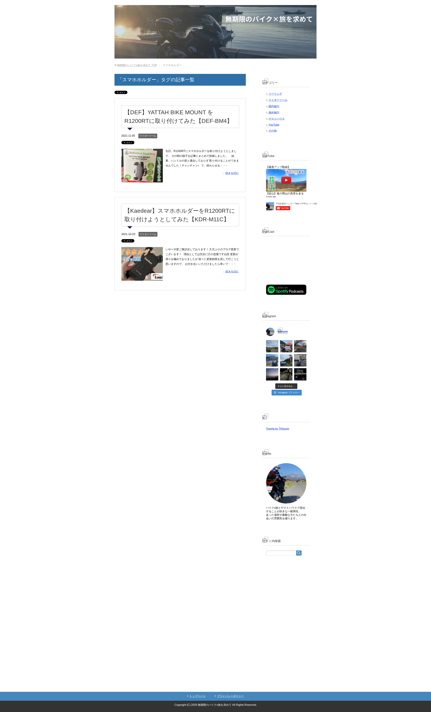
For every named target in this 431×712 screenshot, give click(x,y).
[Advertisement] (286, 624)
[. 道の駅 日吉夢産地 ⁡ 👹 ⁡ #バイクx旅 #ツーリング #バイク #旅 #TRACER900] (286, 360)
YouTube (274, 124)
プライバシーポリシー (230, 696)
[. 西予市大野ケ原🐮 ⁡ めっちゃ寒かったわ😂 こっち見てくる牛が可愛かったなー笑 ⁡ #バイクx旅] (272, 346)
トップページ (197, 696)
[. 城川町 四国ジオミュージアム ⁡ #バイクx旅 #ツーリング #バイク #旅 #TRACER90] (272, 360)
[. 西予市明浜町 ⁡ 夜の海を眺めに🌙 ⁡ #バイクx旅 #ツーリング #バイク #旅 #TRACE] (272, 374)
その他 (273, 130)
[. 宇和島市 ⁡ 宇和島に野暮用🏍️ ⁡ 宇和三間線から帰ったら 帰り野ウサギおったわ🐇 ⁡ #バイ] (286, 374)
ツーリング (275, 93)
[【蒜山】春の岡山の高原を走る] (286, 180)
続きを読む (232, 173)
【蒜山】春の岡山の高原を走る (285, 193)
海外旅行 (274, 112)
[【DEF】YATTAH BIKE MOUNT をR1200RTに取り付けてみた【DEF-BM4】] (142, 179)
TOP (137, 65)
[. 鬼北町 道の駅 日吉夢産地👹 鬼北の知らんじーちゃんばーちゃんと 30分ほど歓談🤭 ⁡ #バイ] (286, 346)
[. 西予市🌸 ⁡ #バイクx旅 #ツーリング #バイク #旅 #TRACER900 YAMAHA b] (300, 346)
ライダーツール (148, 135)
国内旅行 (274, 106)
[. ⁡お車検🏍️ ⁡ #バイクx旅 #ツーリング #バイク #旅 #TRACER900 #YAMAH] (300, 360)
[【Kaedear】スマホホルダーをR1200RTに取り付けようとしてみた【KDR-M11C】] (142, 278)
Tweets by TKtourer (277, 428)
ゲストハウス (277, 118)
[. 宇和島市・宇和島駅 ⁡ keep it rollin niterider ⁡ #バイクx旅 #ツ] (300, 374)
